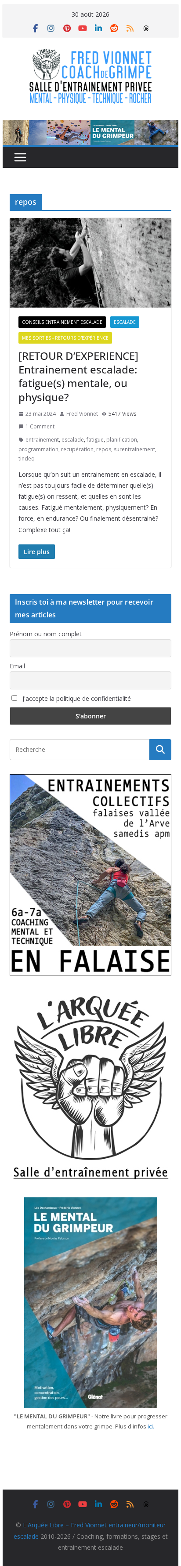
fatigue (95, 439)
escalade (73, 439)
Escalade (125, 322)
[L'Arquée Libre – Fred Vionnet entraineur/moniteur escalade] (90, 126)
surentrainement (134, 449)
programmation (38, 449)
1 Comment (39, 426)
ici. (151, 1426)
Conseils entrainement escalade (62, 322)
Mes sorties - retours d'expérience (65, 338)
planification (121, 439)
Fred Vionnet (82, 413)
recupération (77, 449)
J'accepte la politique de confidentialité (76, 698)
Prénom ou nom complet (46, 634)
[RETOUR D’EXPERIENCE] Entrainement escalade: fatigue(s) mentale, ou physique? (78, 376)
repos (103, 449)
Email (17, 666)
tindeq (26, 458)
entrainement (42, 439)
